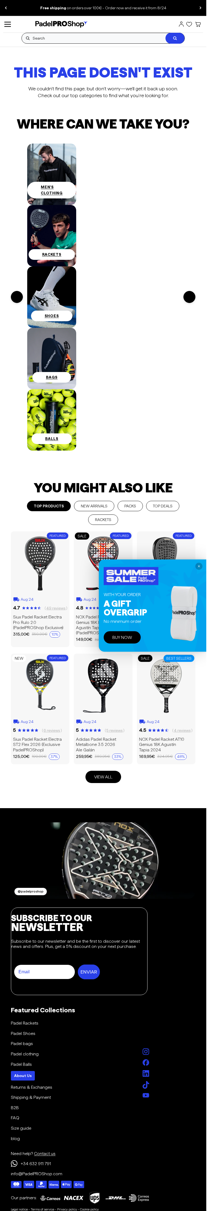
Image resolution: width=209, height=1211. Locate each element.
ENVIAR (89, 972)
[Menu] (7, 24)
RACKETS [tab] (103, 519)
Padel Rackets (24, 1023)
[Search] (175, 38)
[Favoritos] (189, 24)
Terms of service (42, 1209)
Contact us (45, 1153)
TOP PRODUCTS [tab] (49, 506)
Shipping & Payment (31, 1097)
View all (103, 776)
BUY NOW (122, 637)
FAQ (15, 1117)
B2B (15, 1107)
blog (15, 1138)
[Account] (181, 24)
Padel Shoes (23, 1033)
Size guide (21, 1128)
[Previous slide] (6, 8)
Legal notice (19, 1209)
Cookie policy (89, 1209)
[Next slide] (200, 8)
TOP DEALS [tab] (163, 506)
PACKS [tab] (130, 506)
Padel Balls (21, 1064)
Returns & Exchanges (31, 1087)
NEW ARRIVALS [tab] (94, 506)
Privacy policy (67, 1209)
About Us (23, 1075)
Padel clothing (25, 1054)
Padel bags (22, 1043)
